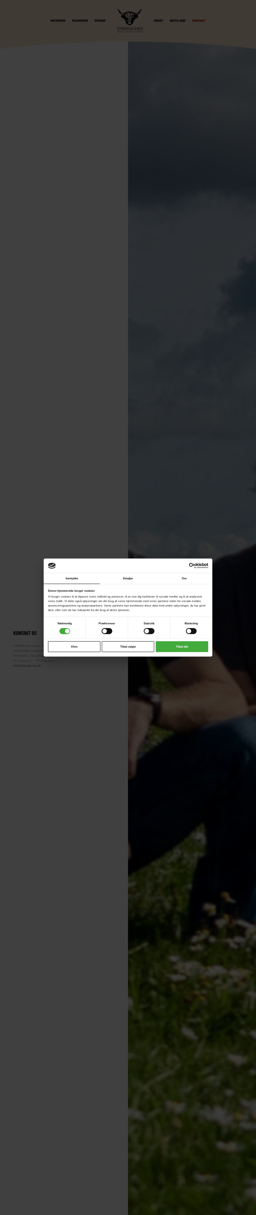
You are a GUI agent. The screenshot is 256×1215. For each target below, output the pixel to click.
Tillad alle (182, 646)
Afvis (74, 646)
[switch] (107, 631)
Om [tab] (184, 578)
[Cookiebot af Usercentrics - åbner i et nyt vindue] (191, 565)
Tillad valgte (128, 646)
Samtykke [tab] (71, 578)
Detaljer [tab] (128, 578)
